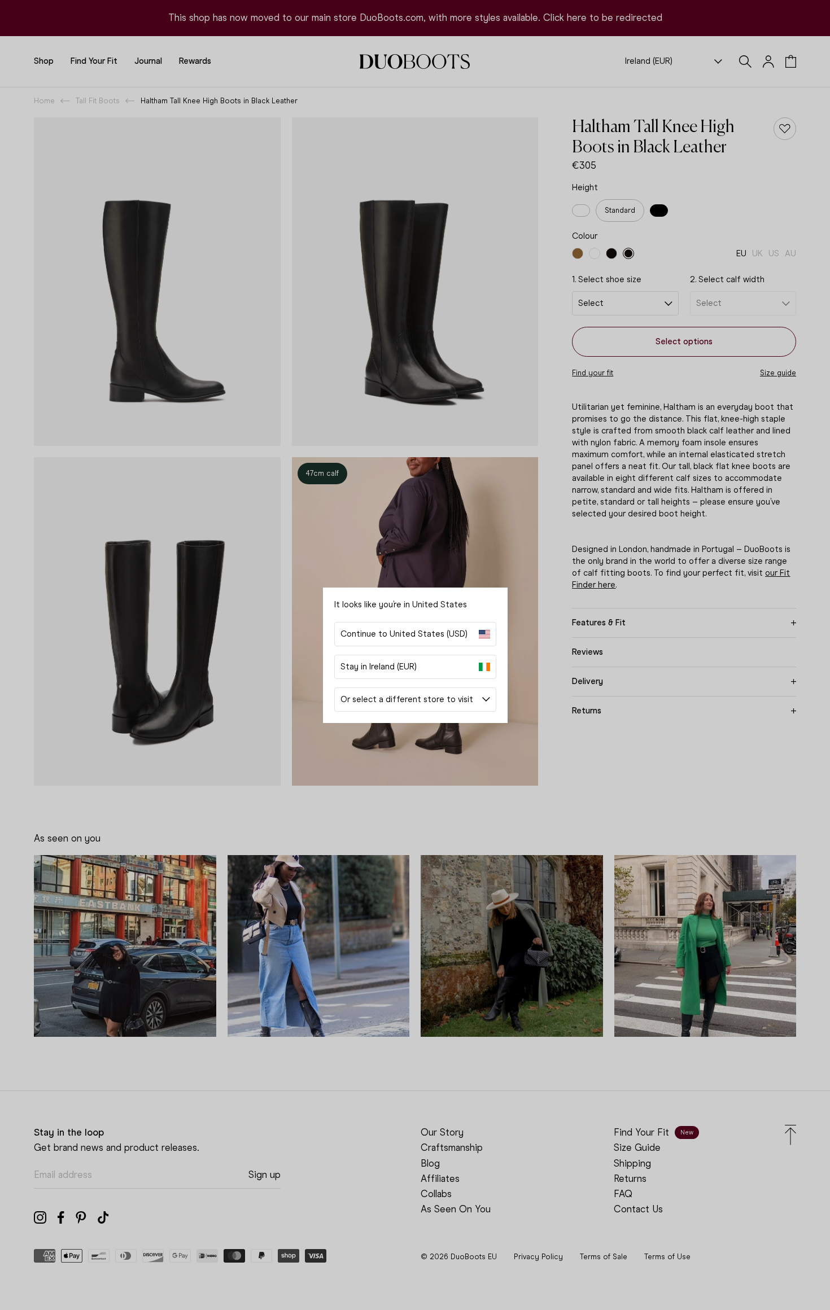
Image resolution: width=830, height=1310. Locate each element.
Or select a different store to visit (406, 699)
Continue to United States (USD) (404, 634)
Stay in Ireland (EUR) (378, 666)
